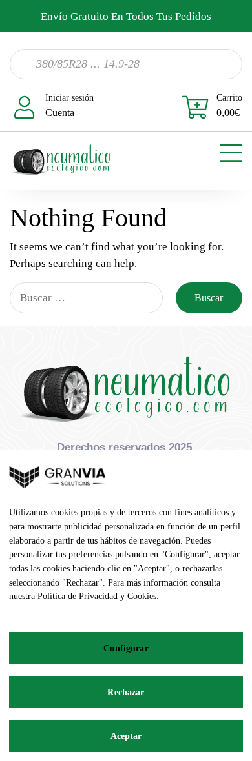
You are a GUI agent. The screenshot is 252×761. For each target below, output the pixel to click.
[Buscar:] (86, 297)
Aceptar (126, 736)
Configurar (125, 648)
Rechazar (125, 692)
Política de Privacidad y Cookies (96, 596)
